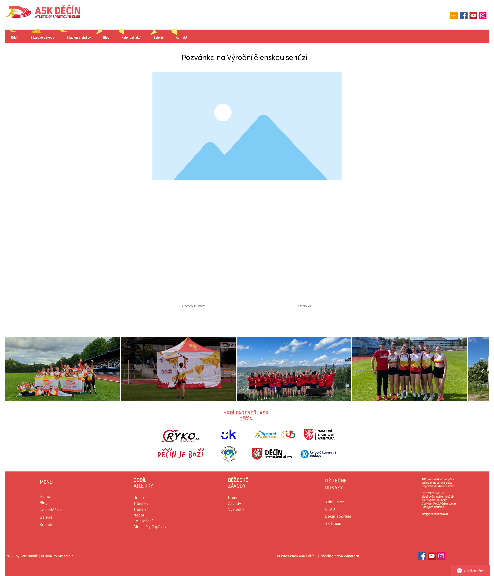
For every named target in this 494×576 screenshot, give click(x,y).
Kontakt (46, 524)
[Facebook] (464, 15)
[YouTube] (473, 15)
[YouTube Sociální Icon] (432, 556)
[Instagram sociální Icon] (441, 556)
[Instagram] (482, 15)
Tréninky (141, 503)
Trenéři (140, 509)
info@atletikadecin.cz (435, 514)
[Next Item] (482, 369)
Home (45, 496)
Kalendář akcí (52, 510)
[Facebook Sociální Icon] (422, 556)
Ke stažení (143, 521)
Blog (44, 502)
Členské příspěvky (150, 527)
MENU (46, 482)
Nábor (139, 515)
